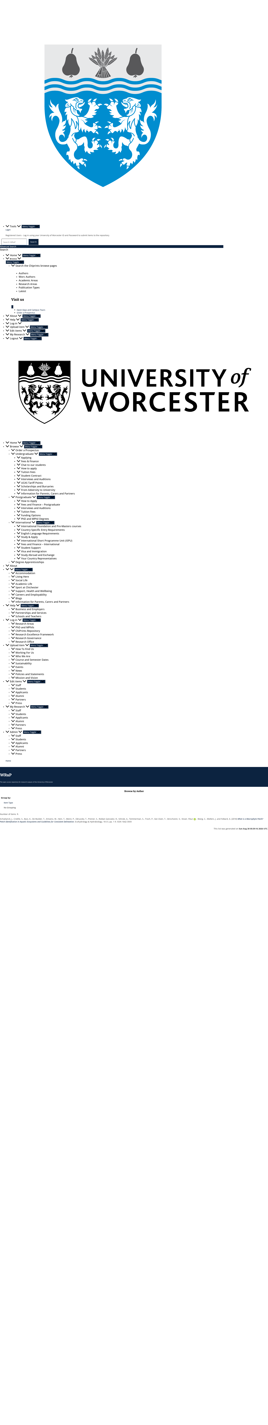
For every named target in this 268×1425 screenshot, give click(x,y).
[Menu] (12, 307)
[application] (19, 226)
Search (4, 249)
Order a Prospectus (26, 312)
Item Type (8, 802)
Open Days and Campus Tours (31, 310)
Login (8, 229)
